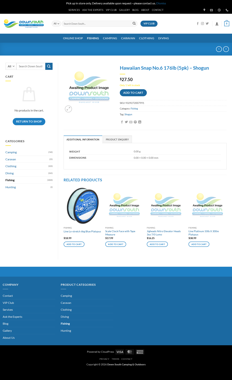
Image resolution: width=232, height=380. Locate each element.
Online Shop (73, 38)
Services (74, 10)
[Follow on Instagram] (202, 23)
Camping (110, 38)
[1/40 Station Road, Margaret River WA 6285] (205, 10)
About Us (9, 337)
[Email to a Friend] (130, 122)
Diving (163, 38)
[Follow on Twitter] (207, 23)
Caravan (128, 38)
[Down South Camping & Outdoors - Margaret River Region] (24, 23)
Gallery (124, 10)
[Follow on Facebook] (197, 23)
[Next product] (219, 49)
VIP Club (111, 10)
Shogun (128, 114)
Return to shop (29, 121)
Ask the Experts (92, 10)
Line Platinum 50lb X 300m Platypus (203, 233)
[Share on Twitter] (126, 122)
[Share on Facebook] (122, 122)
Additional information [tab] (83, 139)
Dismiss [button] (161, 3)
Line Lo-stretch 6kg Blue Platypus (82, 231)
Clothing (146, 38)
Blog (135, 10)
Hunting (10, 187)
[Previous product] (226, 49)
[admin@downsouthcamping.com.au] (212, 10)
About (145, 10)
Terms (115, 359)
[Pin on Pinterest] (135, 122)
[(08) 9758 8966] (227, 10)
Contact (157, 10)
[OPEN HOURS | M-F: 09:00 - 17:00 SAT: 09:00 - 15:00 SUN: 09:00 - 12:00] (219, 10)
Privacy (104, 359)
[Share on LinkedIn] (139, 122)
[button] (217, 24)
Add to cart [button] (74, 244)
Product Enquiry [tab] (117, 139)
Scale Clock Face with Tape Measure (120, 233)
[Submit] (134, 24)
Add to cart (133, 92)
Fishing (93, 38)
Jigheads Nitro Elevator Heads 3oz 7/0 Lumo (164, 233)
